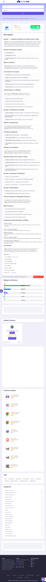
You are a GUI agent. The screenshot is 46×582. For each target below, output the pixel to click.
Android (33, 563)
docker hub (32, 478)
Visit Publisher (13, 272)
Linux (33, 566)
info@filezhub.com (20, 561)
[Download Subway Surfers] (8, 466)
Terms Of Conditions (30, 575)
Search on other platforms (34, 29)
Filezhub (24, 580)
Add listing (27, 577)
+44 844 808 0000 (20, 563)
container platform (26, 478)
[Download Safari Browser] (8, 431)
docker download (11, 478)
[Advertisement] (23, 309)
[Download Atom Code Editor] (8, 405)
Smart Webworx (35, 580)
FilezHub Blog (19, 577)
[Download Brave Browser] (8, 440)
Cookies (37, 575)
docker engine (38, 478)
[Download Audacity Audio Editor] (8, 396)
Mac (33, 564)
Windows (33, 559)
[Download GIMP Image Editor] (8, 448)
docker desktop (18, 478)
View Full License (15, 256)
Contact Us (14, 575)
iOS (32, 561)
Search (23, 13)
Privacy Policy (21, 575)
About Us (8, 575)
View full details (12, 338)
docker (6, 478)
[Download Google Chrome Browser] (8, 414)
